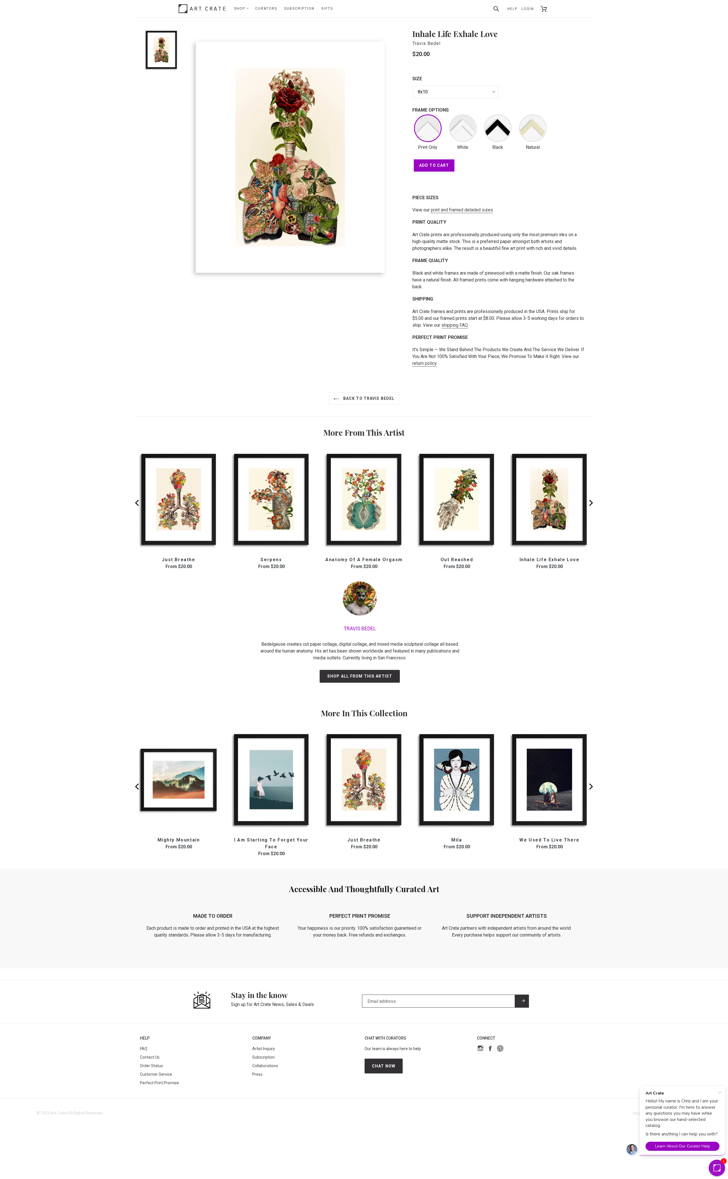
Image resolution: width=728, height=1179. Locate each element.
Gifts (327, 9)
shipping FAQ (454, 325)
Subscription (299, 9)
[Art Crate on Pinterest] (500, 1049)
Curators (266, 9)
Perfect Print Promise (159, 1083)
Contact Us (150, 1057)
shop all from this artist (359, 676)
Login (528, 9)
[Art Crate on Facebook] (490, 1049)
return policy (424, 363)
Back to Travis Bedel (368, 398)
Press (257, 1074)
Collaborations (265, 1065)
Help (512, 9)
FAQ (143, 1048)
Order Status (151, 1065)
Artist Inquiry (263, 1048)
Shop (240, 9)
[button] (589, 503)
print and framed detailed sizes (462, 210)
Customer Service (156, 1074)
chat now (383, 1066)
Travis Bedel (426, 43)
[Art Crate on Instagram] (480, 1049)
